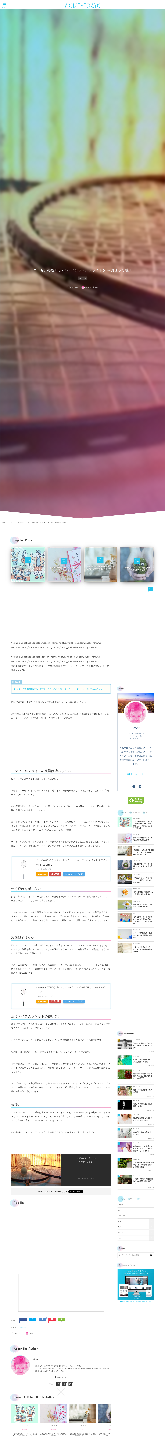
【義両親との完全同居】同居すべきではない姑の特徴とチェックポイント (143, 852)
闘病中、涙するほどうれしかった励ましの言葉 (142, 1061)
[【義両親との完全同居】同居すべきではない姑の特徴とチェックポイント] (82, 1413)
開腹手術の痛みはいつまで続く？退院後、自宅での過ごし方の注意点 (142, 1076)
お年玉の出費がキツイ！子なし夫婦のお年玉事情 (142, 839)
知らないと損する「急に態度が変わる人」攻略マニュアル (142, 1045)
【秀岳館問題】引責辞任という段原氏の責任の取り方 (143, 893)
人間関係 (24, 1429)
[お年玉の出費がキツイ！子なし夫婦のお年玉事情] (53, 1413)
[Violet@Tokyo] (82, 5)
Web (119, 1221)
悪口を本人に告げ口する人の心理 (142, 1091)
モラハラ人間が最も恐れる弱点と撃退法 (142, 1105)
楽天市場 (55, 874)
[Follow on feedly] (136, 802)
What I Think (122, 1216)
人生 (82, 1429)
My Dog (120, 1232)
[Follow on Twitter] (134, 786)
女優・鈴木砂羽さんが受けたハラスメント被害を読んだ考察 (142, 949)
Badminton (82, 278)
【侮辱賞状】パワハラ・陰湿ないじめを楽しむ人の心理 (142, 866)
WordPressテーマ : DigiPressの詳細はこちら (136, 1301)
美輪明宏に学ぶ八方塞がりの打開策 (142, 1133)
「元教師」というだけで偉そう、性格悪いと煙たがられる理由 (142, 880)
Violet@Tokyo (62, 1377)
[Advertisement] (61, 622)
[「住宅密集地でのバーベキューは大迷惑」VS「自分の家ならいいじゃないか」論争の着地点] (24, 1413)
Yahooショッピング (73, 874)
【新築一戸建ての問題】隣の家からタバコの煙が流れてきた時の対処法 (143, 1165)
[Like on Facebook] (140, 786)
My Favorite (121, 1227)
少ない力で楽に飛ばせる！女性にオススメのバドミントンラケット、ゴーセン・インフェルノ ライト (60, 689)
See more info (137, 774)
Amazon (42, 874)
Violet (135, 728)
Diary (119, 1238)
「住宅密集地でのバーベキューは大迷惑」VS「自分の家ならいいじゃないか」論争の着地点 (143, 825)
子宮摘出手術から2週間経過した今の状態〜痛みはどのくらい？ (143, 1181)
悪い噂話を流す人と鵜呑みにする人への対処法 (142, 1119)
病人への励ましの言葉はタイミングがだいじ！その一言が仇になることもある (142, 1148)
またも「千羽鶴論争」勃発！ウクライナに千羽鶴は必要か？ (143, 935)
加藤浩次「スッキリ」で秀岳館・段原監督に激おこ (142, 906)
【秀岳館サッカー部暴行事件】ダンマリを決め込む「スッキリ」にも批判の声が (142, 920)
